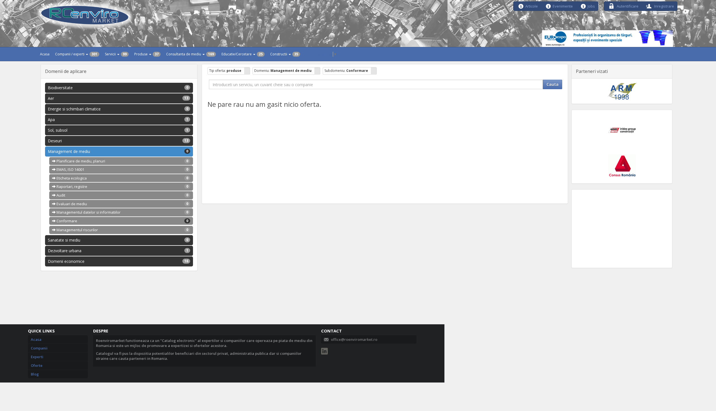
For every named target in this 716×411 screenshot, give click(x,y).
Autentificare (627, 6)
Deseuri (118, 140)
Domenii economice (118, 261)
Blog (35, 374)
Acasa (45, 54)
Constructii (284, 54)
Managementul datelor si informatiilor (122, 212)
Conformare (122, 220)
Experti (37, 356)
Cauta (553, 84)
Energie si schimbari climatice (118, 109)
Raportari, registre (122, 186)
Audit (122, 195)
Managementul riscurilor (122, 229)
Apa (118, 119)
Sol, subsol (118, 130)
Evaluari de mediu (122, 203)
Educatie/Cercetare (242, 54)
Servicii (116, 54)
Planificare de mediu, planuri (122, 161)
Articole (531, 6)
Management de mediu (118, 151)
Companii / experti (76, 54)
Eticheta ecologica (122, 178)
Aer (118, 98)
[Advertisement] (622, 229)
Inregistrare (663, 6)
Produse (146, 54)
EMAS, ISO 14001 (122, 169)
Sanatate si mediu (118, 240)
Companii (39, 348)
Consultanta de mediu (190, 54)
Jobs (591, 6)
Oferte (37, 365)
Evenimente (563, 6)
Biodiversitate (118, 87)
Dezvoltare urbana (118, 250)
